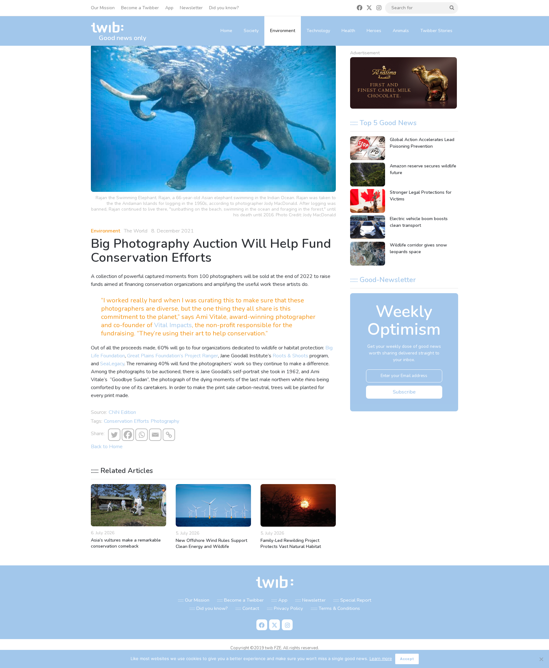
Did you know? (224, 8)
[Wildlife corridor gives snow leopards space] (367, 254)
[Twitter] (114, 434)
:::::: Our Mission (193, 600)
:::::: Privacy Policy (285, 608)
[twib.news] (110, 27)
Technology (318, 31)
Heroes (374, 31)
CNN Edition (122, 412)
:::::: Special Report (352, 600)
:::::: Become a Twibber (240, 600)
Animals (401, 31)
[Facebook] (128, 434)
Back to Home (107, 446)
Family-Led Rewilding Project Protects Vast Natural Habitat (291, 543)
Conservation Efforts (126, 421)
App (169, 8)
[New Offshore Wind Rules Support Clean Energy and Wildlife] (213, 505)
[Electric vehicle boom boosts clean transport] (367, 227)
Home (226, 31)
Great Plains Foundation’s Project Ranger (172, 355)
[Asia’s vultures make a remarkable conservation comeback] (128, 505)
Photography (165, 421)
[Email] (155, 434)
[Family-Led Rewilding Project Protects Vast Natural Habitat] (298, 505)
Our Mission (103, 8)
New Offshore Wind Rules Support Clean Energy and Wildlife (211, 543)
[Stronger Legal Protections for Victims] (367, 201)
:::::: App (279, 600)
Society (251, 31)
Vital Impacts (173, 325)
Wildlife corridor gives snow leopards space (418, 248)
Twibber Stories (436, 31)
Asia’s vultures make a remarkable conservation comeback (126, 543)
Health (348, 31)
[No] (541, 659)
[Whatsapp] (141, 434)
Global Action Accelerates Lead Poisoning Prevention (422, 143)
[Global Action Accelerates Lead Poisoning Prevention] (367, 148)
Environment (282, 31)
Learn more (380, 658)
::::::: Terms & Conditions (335, 608)
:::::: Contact (247, 608)
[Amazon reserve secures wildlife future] (367, 174)
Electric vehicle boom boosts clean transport (419, 222)
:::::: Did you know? (208, 608)
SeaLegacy (112, 363)
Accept (407, 659)
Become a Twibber (140, 8)
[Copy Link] (169, 434)
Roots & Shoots (290, 355)
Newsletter (191, 8)
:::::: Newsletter (310, 600)
